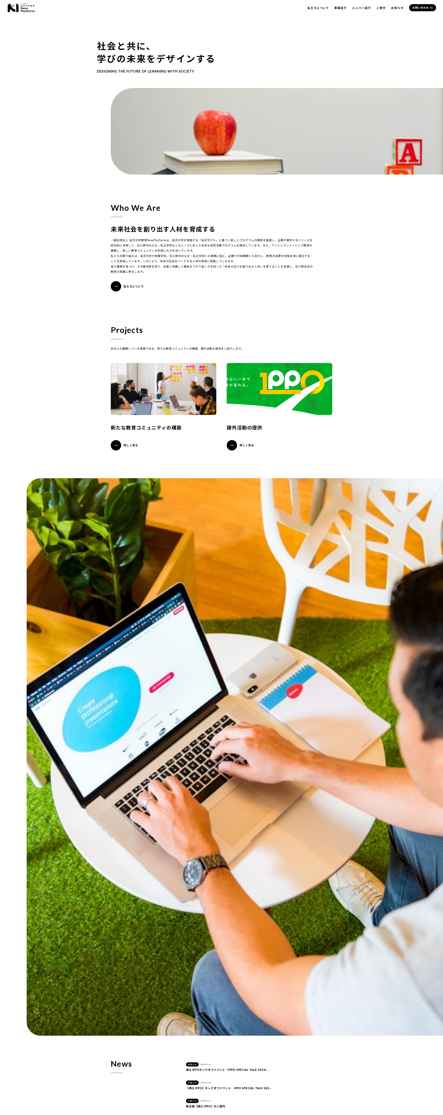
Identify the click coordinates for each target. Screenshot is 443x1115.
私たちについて (318, 8)
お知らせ (397, 8)
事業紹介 (340, 8)
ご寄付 (381, 8)
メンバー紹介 (361, 8)
